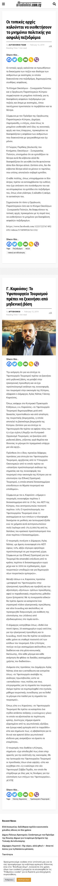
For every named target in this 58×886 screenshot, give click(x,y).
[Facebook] (9, 59)
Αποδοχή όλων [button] (23, 880)
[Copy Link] (31, 59)
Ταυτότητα (7, 854)
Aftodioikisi (14, 312)
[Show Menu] (3, 4)
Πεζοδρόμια (17, 249)
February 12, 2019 (37, 45)
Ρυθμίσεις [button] (9, 880)
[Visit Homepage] (28, 4)
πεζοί (28, 249)
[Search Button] (54, 4)
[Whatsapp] (20, 59)
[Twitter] (14, 59)
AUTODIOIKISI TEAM (17, 45)
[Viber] (36, 59)
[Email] (25, 59)
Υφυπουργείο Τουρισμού (39, 799)
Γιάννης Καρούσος (20, 799)
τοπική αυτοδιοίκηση (16, 253)
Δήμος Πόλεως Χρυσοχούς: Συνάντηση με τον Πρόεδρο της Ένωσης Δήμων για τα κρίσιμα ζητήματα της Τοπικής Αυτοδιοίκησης (28, 838)
